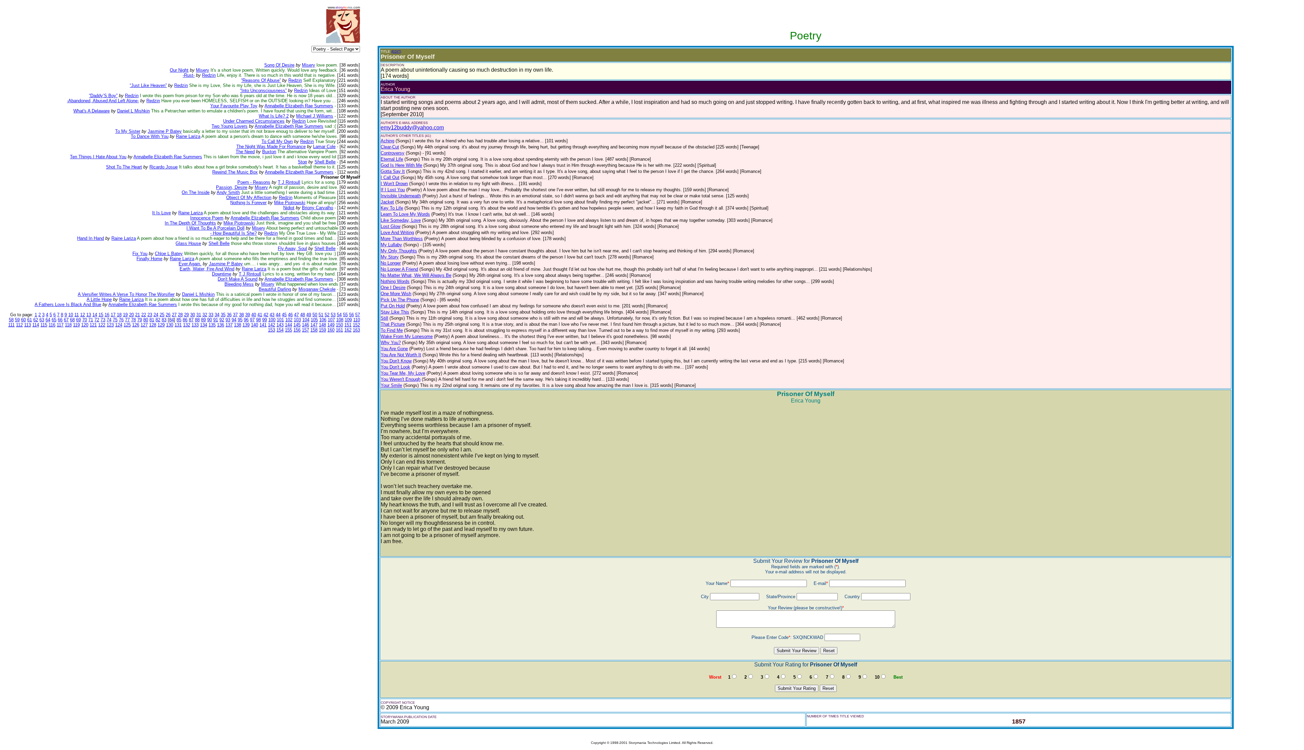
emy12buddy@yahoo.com (412, 127)
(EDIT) (396, 51)
